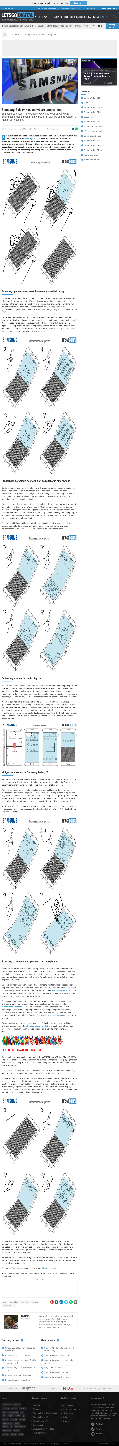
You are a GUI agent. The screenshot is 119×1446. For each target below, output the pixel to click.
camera (22, 1408)
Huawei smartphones (92, 155)
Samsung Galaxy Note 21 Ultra (83, 8)
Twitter (98, 1429)
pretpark (14, 1419)
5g (22, 1412)
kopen (22, 1419)
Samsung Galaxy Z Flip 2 (93, 145)
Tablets (49, 26)
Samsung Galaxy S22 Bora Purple (17, 1355)
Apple (37, 17)
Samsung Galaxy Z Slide (93, 107)
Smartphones (14, 26)
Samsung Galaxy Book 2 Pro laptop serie (20, 1375)
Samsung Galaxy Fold (92, 141)
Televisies (56, 26)
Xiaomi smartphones (91, 160)
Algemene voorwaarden (71, 1409)
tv (11, 1427)
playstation (7, 1430)
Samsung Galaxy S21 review (19, 8)
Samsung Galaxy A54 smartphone (17, 1380)
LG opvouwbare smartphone (39, 1026)
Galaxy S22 (37, 1409)
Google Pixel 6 (89, 117)
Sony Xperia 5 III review (53, 1368)
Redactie (66, 1421)
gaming (5, 1434)
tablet (21, 1434)
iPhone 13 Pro (89, 103)
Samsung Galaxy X (31, 139)
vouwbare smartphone (50, 1015)
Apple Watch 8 (38, 1405)
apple (17, 1423)
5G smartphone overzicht (93, 131)
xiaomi (5, 1427)
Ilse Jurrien (9, 129)
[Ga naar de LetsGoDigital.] (4, 34)
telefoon (17, 1405)
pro (4, 1416)
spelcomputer (20, 1427)
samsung (35, 1302)
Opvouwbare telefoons (28, 26)
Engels (114, 8)
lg (23, 1416)
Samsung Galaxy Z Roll (92, 112)
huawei (5, 1419)
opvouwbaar (14, 1302)
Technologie (77, 26)
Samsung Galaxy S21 (92, 122)
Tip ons (113, 1444)
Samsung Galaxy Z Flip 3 (93, 150)
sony (18, 1416)
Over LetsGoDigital (69, 1405)
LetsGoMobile (104, 1444)
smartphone (7, 1306)
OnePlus (64, 17)
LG (51, 17)
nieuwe (16, 1430)
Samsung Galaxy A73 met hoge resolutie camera (20, 1369)
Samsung (80, 17)
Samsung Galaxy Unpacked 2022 (45, 1413)
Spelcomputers (66, 26)
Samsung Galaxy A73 (41, 1417)
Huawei (45, 17)
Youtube (99, 1434)
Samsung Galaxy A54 (41, 1433)
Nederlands (106, 8)
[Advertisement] (59, 48)
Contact (65, 1417)
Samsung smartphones (92, 136)
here (45, 1268)
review (13, 1434)
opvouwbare (25, 1302)
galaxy (5, 1302)
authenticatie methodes (13, 1007)
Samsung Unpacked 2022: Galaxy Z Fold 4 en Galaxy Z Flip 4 (20, 1361)
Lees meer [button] (65, 3)
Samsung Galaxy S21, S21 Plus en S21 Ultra (51, 8)
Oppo (72, 17)
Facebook (99, 1424)
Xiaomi (96, 17)
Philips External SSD (40, 1421)
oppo (4, 1412)
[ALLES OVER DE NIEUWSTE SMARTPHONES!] (18, 15)
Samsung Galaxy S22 (92, 98)
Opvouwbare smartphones (93, 126)
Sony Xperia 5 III (39, 1425)
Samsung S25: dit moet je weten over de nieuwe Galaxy (20, 1349)
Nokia (56, 17)
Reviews (5, 26)
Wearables (41, 26)
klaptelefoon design (61, 990)
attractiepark (7, 1423)
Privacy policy (68, 1413)
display (10, 1416)
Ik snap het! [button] (78, 3)
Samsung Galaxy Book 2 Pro (43, 1429)
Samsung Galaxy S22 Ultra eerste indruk (59, 1377)
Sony (88, 17)
